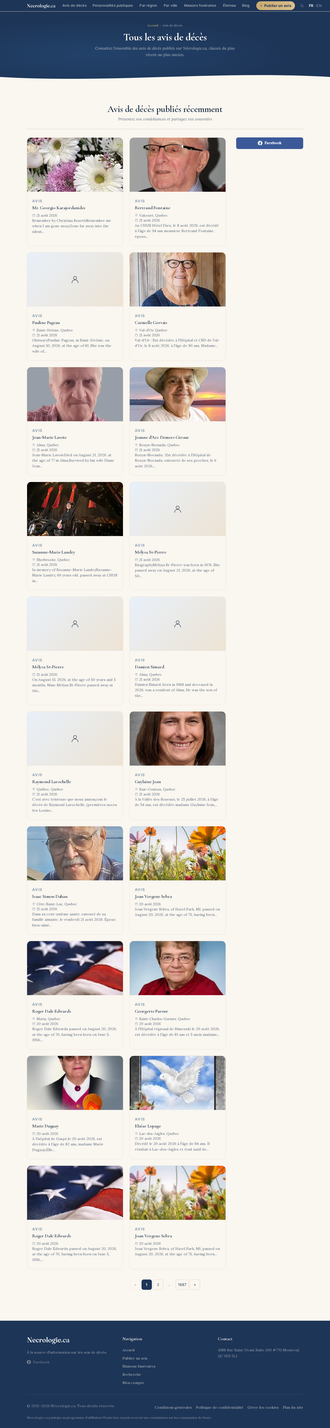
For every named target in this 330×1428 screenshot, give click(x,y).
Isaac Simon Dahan (50, 896)
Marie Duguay (45, 1126)
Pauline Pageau (46, 322)
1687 (182, 1284)
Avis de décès (74, 5)
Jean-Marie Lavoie (49, 437)
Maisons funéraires (200, 5)
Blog (246, 5)
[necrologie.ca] (41, 6)
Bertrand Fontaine (152, 208)
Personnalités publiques (113, 5)
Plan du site (293, 1407)
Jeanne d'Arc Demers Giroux (162, 437)
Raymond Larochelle (51, 781)
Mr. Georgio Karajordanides (58, 208)
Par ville (170, 5)
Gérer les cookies (263, 1407)
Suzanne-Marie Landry (53, 552)
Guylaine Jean (148, 781)
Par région (148, 5)
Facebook (273, 143)
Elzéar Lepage (148, 1126)
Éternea (229, 5)
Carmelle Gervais (151, 322)
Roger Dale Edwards (51, 1011)
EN (318, 5)
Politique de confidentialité (219, 1407)
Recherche (131, 1374)
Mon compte (133, 1382)
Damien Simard (149, 667)
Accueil (152, 25)
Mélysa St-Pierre (150, 552)
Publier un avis (277, 5)
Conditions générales (173, 1407)
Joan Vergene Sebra (153, 896)
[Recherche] (302, 6)
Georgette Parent (151, 1011)
